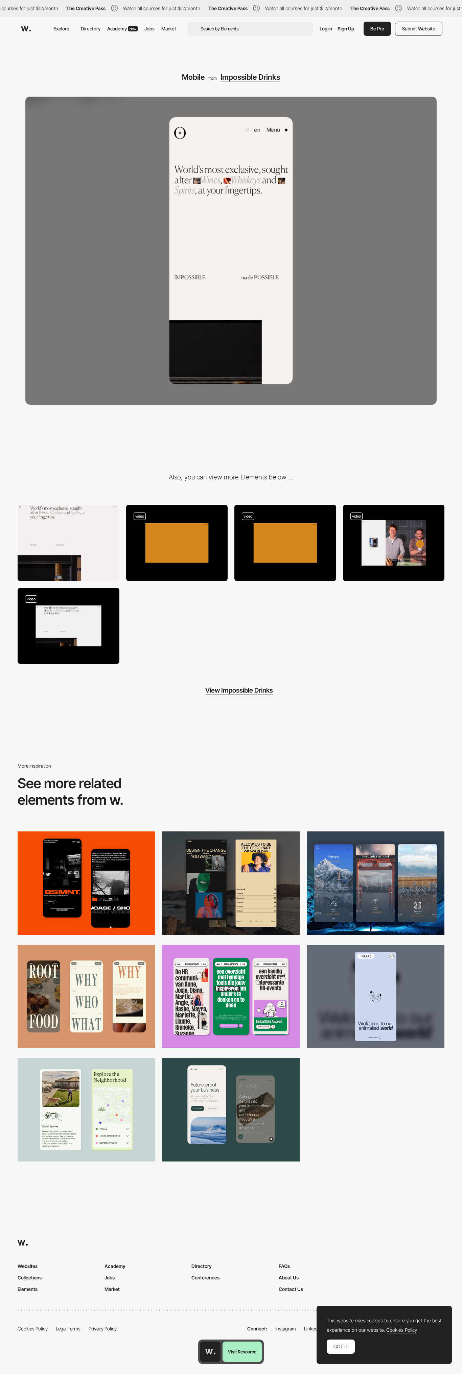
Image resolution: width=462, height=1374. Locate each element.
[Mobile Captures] (231, 1109)
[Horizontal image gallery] (394, 543)
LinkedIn (312, 1328)
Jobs (149, 28)
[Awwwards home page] (210, 1352)
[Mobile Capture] (86, 882)
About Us (289, 1277)
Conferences (205, 1277)
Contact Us (291, 1289)
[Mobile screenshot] (231, 882)
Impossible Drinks (250, 77)
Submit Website (418, 28)
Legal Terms (68, 1328)
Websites (28, 1266)
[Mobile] (86, 996)
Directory (90, 28)
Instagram (285, 1328)
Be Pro (377, 28)
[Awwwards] (26, 28)
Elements (28, 1289)
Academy (121, 28)
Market (168, 28)
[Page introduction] (177, 543)
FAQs (284, 1266)
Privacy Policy (103, 1328)
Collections (30, 1277)
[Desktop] (68, 543)
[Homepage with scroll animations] (285, 543)
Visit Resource (242, 1351)
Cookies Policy (33, 1328)
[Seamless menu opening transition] (68, 626)
